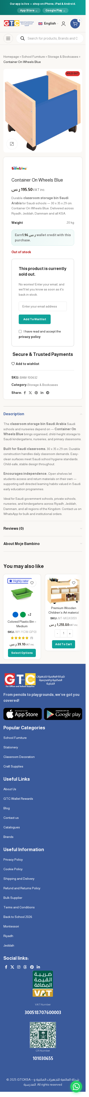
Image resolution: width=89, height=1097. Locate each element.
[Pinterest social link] (36, 393)
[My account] (63, 23)
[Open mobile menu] (8, 38)
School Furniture (33, 56)
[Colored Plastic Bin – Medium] (22, 593)
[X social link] (30, 393)
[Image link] (34, 680)
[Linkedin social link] (42, 393)
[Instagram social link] (19, 967)
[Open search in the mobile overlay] (49, 38)
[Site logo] (18, 23)
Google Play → (55, 10)
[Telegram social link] (48, 393)
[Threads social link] (25, 967)
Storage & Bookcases (63, 56)
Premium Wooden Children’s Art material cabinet (63, 612)
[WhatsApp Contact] (76, 1086)
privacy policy (30, 337)
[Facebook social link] (24, 393)
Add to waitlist (34, 319)
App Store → (29, 10)
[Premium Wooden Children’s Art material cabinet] (63, 590)
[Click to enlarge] (12, 144)
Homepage (11, 56)
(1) (31, 638)
